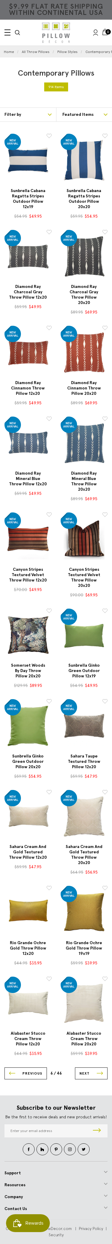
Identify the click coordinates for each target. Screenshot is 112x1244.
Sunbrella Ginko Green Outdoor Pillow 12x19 (84, 671)
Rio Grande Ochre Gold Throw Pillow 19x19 (84, 948)
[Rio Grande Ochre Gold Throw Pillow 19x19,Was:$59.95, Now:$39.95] (84, 912)
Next (85, 1073)
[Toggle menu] (7, 32)
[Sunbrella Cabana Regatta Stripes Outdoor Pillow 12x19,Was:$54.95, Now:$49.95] (28, 160)
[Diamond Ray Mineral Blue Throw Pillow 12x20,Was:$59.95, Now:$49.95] (28, 443)
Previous (31, 1073)
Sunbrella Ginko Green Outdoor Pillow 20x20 (28, 761)
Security (56, 1234)
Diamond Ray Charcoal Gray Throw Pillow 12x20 (28, 292)
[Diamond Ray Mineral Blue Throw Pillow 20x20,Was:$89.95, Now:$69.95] (84, 443)
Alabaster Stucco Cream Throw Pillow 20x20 (84, 1039)
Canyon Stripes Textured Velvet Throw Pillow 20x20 (84, 577)
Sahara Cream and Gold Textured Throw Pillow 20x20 (84, 854)
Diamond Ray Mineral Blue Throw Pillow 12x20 (28, 479)
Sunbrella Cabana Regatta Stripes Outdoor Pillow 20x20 (84, 198)
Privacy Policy (91, 1228)
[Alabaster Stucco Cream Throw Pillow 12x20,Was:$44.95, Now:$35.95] (28, 1003)
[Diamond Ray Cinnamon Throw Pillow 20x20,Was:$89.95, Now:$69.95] (84, 352)
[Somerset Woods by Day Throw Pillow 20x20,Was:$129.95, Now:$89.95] (28, 635)
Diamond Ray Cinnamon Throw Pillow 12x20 (28, 388)
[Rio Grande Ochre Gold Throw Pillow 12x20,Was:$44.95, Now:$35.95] (28, 912)
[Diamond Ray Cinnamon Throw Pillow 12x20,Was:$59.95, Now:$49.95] (28, 352)
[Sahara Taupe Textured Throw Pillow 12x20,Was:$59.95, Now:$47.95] (84, 725)
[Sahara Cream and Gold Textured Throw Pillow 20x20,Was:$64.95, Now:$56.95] (84, 816)
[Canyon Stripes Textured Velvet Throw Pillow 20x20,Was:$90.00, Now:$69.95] (84, 538)
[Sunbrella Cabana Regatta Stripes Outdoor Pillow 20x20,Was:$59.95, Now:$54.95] (84, 160)
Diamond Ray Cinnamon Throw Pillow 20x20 (84, 388)
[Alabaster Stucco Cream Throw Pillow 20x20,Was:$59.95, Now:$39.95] (84, 1003)
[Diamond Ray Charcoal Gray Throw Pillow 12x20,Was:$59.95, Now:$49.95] (28, 256)
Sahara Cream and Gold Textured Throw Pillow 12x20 (28, 852)
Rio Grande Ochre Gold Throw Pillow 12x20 (28, 948)
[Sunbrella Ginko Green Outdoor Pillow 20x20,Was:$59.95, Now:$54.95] (28, 725)
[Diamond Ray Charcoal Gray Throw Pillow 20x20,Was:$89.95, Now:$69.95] (84, 256)
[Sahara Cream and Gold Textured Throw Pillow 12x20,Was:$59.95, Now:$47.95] (28, 816)
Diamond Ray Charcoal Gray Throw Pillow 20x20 (84, 294)
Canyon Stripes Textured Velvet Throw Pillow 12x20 (28, 575)
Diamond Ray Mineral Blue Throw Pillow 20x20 (84, 481)
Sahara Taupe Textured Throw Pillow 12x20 (84, 761)
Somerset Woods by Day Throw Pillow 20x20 (28, 671)
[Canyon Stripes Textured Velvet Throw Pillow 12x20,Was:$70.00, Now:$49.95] (28, 538)
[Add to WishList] (49, 137)
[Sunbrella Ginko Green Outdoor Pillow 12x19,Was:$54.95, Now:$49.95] (84, 635)
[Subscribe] (97, 1130)
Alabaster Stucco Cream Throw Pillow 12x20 (28, 1039)
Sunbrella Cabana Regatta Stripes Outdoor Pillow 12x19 (28, 198)
